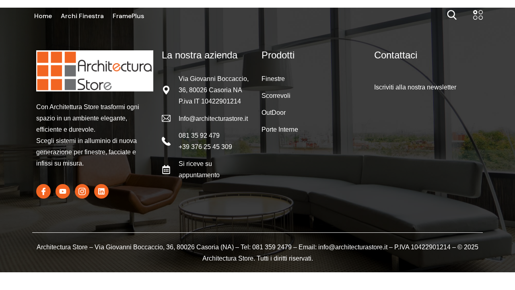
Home (43, 16)
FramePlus (128, 16)
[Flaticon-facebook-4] (43, 191)
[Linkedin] (101, 191)
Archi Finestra (82, 16)
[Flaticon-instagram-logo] (82, 191)
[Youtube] (63, 191)
